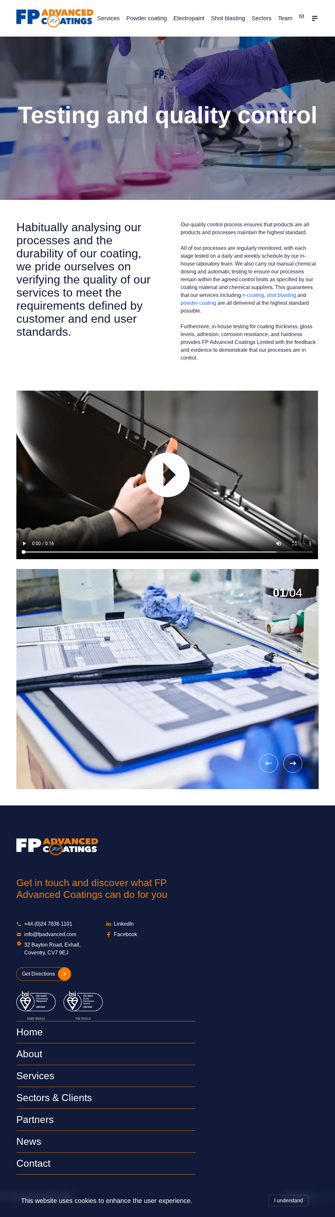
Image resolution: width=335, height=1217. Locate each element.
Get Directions (38, 974)
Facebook (125, 934)
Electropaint (188, 18)
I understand (288, 1200)
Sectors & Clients (54, 1097)
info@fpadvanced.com (50, 934)
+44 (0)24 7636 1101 (48, 924)
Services (108, 18)
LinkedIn (124, 924)
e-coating (253, 295)
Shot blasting (228, 18)
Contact (33, 1163)
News (28, 1141)
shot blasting (281, 295)
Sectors (262, 18)
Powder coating (146, 18)
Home (29, 1032)
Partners (35, 1119)
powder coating (198, 303)
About (29, 1053)
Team (285, 18)
